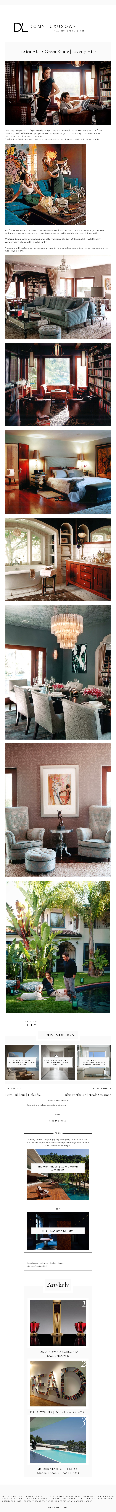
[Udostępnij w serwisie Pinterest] (35, 1025)
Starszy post (100, 1088)
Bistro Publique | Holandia (23, 1095)
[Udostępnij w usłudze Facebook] (32, 1025)
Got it (67, 1507)
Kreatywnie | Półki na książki (58, 1412)
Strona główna (58, 1121)
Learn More (53, 1507)
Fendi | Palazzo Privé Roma (58, 1230)
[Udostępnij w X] (28, 1025)
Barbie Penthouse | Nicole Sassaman (87, 1095)
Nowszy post (15, 1088)
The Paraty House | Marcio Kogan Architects (58, 1168)
